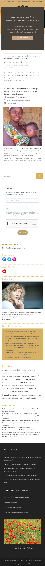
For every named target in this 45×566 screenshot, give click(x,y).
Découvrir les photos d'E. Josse (23, 548)
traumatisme (24, 391)
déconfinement (11, 380)
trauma (14, 392)
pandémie (37, 382)
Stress (21, 385)
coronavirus (26, 376)
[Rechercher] (39, 176)
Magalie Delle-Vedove (12, 62)
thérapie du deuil (6, 392)
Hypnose (30, 379)
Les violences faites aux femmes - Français (18, 65)
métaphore (31, 382)
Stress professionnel (20, 388)
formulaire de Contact (22, 498)
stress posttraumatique (8, 388)
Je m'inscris (22, 38)
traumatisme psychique (11, 395)
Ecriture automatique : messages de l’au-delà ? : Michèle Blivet (20, 423)
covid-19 (35, 376)
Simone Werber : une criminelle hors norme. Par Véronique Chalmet (22, 416)
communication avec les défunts (23, 373)
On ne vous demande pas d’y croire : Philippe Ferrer (17, 420)
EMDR (17, 380)
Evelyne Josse (10, 97)
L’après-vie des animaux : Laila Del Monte (14, 430)
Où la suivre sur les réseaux (12, 507)
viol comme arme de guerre (34, 395)
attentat (16, 370)
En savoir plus (6, 319)
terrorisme (31, 388)
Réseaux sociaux (37, 560)
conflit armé (5, 376)
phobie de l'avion (15, 385)
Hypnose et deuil (5, 382)
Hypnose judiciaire (14, 382)
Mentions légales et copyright (11, 560)
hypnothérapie (24, 383)
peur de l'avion (6, 385)
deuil (4, 379)
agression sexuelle (7, 370)
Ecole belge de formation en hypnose (16, 512)
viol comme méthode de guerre (10, 398)
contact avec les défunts (15, 376)
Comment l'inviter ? (10, 502)
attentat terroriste (8, 373)
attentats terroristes (28, 370)
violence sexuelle (24, 398)
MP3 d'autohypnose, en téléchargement (14, 248)
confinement (35, 373)
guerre (23, 380)
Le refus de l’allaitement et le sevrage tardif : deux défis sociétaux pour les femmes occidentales (21, 91)
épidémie (34, 398)
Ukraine (24, 395)
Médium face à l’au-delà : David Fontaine (14, 427)
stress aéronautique (29, 385)
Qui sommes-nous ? (26, 560)
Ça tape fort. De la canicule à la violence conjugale (17, 413)
